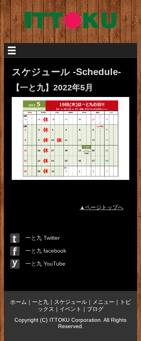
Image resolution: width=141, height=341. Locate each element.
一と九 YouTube (42, 263)
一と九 (40, 302)
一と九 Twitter (40, 238)
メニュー (103, 302)
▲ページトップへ (101, 207)
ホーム (18, 302)
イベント (70, 309)
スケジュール (70, 302)
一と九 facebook (43, 251)
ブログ (95, 309)
